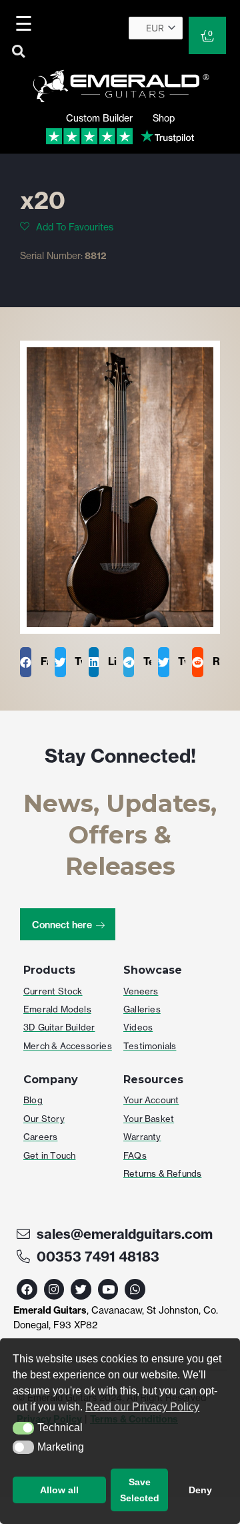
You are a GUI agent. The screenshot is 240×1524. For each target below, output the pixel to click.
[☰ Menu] (26, 23)
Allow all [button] (59, 1490)
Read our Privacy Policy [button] (142, 1406)
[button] (23, 1428)
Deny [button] (200, 1490)
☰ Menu (26, 23)
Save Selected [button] (139, 1490)
